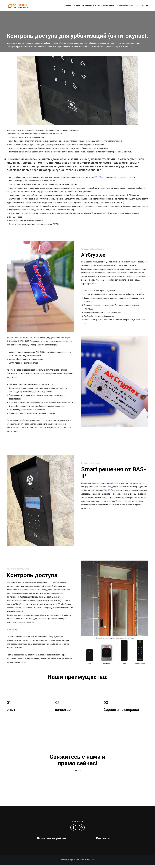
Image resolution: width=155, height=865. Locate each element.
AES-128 (97, 177)
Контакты (103, 838)
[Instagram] (82, 827)
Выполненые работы (52, 838)
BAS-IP (107, 490)
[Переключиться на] (142, 5)
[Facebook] (73, 827)
